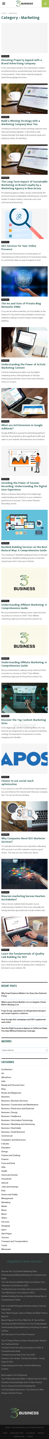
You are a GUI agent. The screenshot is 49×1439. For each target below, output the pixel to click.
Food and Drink (8, 1163)
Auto (3, 1081)
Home (5, 1433)
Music (4, 1214)
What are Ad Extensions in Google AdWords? (22, 427)
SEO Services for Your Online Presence (18, 248)
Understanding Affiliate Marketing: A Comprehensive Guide (24, 606)
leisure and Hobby (9, 1194)
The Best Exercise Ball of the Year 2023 (18, 1355)
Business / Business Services (14, 1101)
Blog (3, 1089)
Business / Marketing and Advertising (18, 1124)
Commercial (7, 1136)
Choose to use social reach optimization (17, 783)
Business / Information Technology (17, 1120)
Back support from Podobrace (14, 1375)
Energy (4, 1151)
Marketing (5, 56)
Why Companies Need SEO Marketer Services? (23, 840)
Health (4, 1171)
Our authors (30, 1433)
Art (2, 1073)
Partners (41, 1433)
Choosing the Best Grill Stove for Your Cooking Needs (24, 1324)
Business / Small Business (13, 1132)
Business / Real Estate (11, 1128)
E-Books (5, 1144)
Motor (4, 1210)
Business (5, 1097)
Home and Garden (9, 1175)
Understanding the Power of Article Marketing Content (23, 366)
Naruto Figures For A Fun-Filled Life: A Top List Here (23, 1320)
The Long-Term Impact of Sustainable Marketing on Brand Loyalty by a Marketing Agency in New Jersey (24, 185)
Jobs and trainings (9, 1187)
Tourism (5, 1237)
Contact (30, 1436)
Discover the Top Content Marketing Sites (23, 722)
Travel (4, 1245)
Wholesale (6, 1249)
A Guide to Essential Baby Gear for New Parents (21, 1382)
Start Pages (6, 1234)
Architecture (6, 1069)
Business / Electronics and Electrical (17, 1108)
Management (7, 1198)
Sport (3, 1230)
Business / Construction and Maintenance (19, 1105)
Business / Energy (9, 1112)
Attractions (6, 1077)
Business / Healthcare (11, 1116)
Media (4, 1206)
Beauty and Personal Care (12, 1085)
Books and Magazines (11, 1093)
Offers (4, 1218)
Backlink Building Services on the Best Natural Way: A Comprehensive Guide (24, 549)
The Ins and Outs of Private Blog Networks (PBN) (21, 305)
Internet (4, 1183)
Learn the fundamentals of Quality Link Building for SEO (22, 955)
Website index (19, 1436)
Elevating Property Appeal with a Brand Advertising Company (21, 62)
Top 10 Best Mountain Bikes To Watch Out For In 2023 (24, 1379)
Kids (3, 1191)
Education (5, 1148)
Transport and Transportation (14, 1241)
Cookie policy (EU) (16, 1433)
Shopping (5, 1226)
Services (5, 1222)
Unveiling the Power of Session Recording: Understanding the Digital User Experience (24, 486)
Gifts (3, 1167)
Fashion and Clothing (10, 1155)
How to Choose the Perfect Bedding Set (18, 1386)
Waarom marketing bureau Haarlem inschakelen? (23, 898)
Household (6, 1179)
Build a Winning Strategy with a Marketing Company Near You (20, 123)
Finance (4, 1159)
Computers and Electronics (13, 1140)
